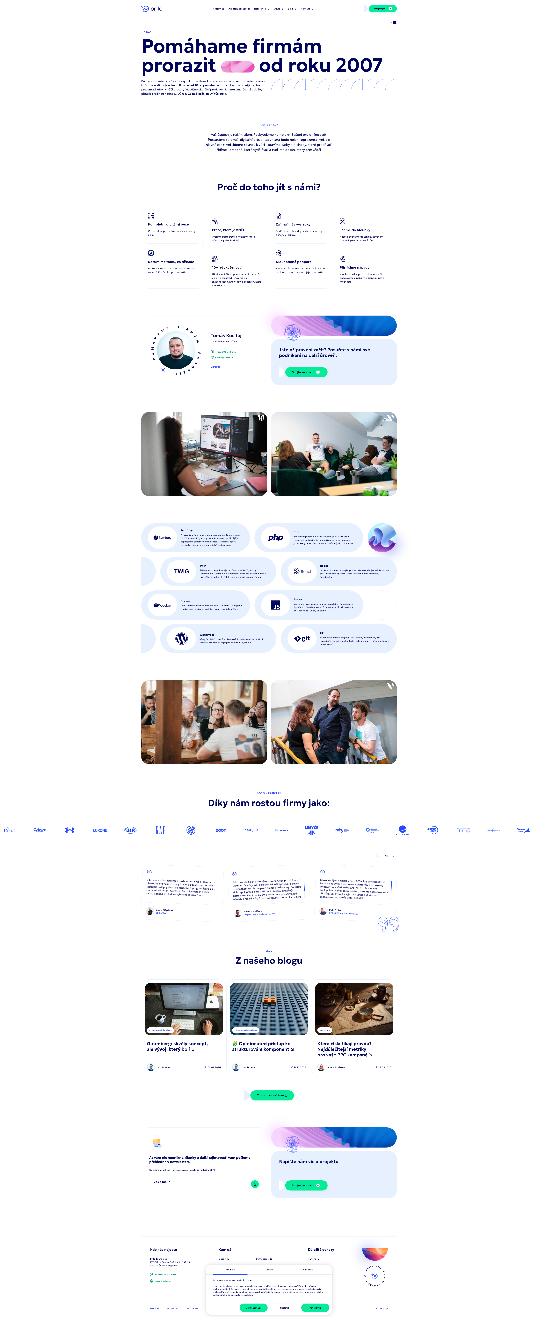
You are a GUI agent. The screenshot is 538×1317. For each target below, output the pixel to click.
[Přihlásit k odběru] (255, 1184)
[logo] (152, 9)
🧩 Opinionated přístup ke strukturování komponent (261, 1046)
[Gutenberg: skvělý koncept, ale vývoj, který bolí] (184, 1009)
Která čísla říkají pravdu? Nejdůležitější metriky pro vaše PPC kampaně (344, 1049)
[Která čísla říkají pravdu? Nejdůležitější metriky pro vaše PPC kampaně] (354, 1009)
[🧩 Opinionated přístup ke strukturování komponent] (269, 1009)
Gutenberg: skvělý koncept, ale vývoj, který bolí (177, 1046)
